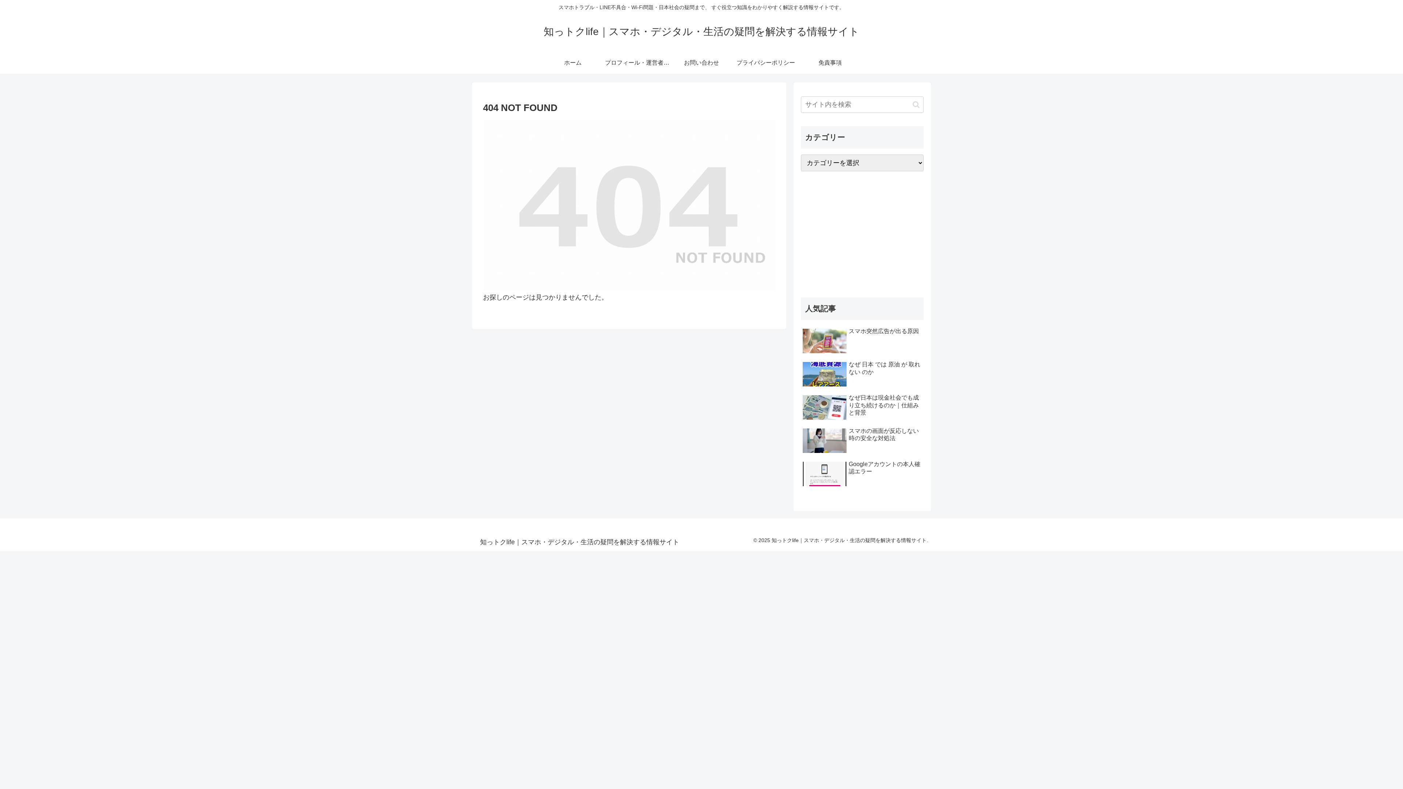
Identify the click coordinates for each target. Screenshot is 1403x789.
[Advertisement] (862, 234)
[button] (916, 104)
